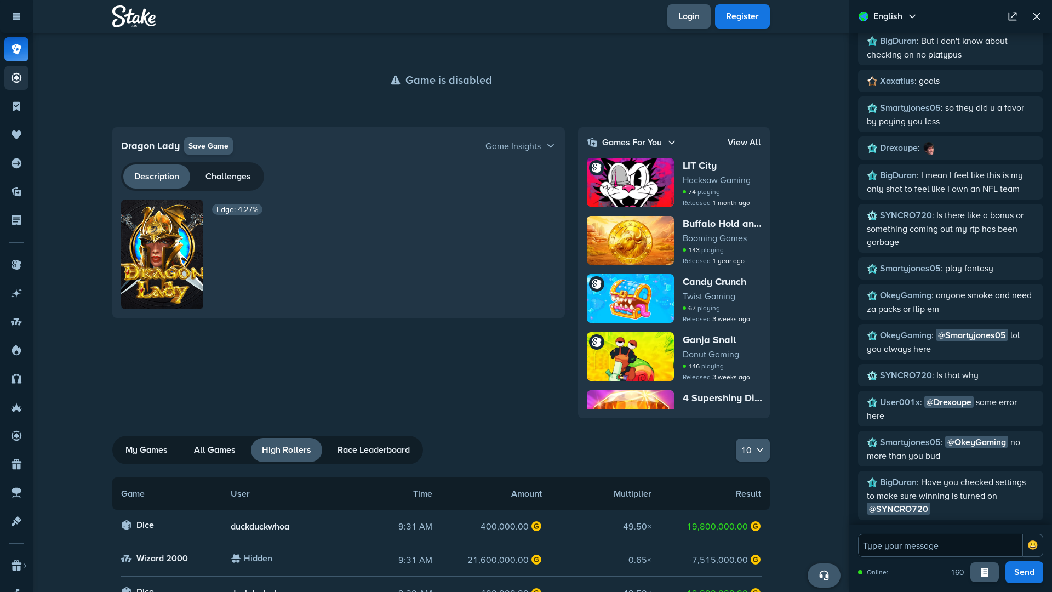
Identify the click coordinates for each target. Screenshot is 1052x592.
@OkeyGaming (976, 442)
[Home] (134, 16)
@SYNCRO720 (898, 509)
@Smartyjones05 (972, 335)
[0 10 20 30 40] (753, 450)
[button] (338, 146)
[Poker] (16, 78)
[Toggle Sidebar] (16, 16)
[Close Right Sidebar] (1037, 16)
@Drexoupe (949, 402)
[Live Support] (824, 575)
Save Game (208, 145)
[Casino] (16, 49)
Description (156, 176)
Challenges (228, 176)
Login (689, 16)
